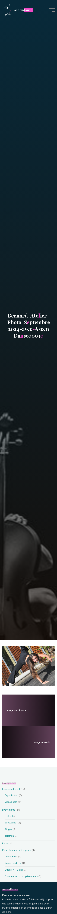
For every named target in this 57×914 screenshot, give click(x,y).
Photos (6, 843)
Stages (8, 829)
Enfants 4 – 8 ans (14, 869)
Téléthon (9, 835)
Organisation (11, 795)
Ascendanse (23, 10)
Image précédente (16, 710)
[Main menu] (52, 10)
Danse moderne (13, 863)
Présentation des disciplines (16, 850)
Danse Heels (11, 856)
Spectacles (10, 822)
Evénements (8, 809)
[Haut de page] (45, 901)
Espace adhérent (11, 789)
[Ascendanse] (7, 9)
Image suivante (42, 742)
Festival (9, 816)
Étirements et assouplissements (21, 876)
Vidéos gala (11, 802)
